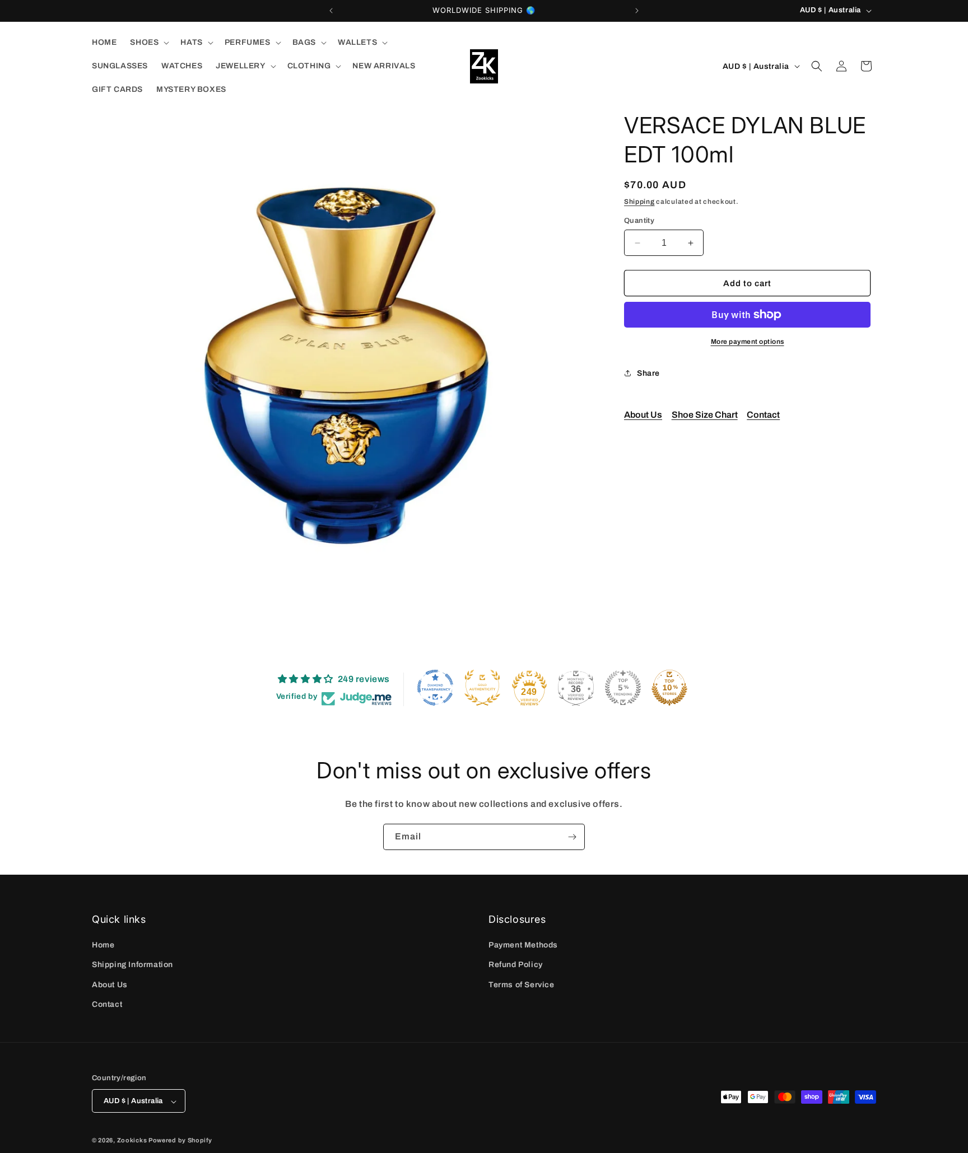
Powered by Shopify (180, 1140)
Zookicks (132, 1140)
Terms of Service (521, 985)
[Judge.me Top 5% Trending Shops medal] (623, 688)
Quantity (639, 221)
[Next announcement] (637, 10)
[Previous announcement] (331, 10)
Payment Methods (523, 945)
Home (103, 945)
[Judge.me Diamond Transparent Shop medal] (435, 688)
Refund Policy (515, 965)
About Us (643, 414)
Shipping (639, 202)
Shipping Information (132, 965)
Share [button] (648, 373)
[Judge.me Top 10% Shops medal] (669, 688)
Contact (763, 414)
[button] (148, 42)
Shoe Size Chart (705, 414)
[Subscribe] (572, 837)
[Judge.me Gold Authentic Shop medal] (482, 688)
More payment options (747, 342)
